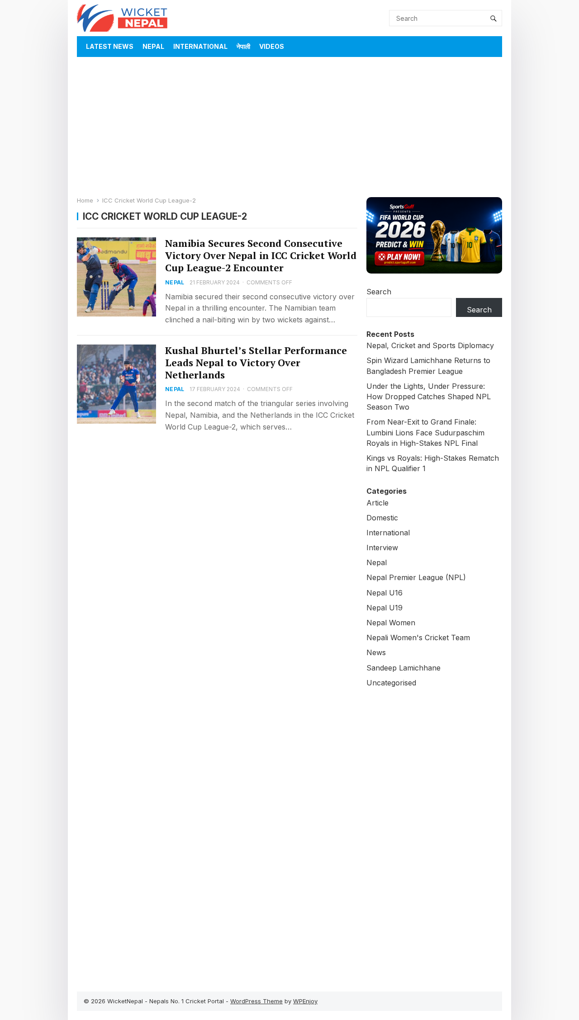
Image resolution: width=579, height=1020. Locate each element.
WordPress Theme (256, 1001)
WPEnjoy (305, 1001)
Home (85, 200)
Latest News (109, 46)
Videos (271, 46)
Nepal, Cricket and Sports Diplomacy (430, 345)
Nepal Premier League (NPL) (416, 577)
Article (377, 502)
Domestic (382, 517)
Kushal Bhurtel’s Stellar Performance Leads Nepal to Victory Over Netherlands (256, 362)
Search (378, 291)
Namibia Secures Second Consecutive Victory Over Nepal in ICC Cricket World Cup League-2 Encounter (260, 255)
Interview (382, 547)
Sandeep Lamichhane (403, 667)
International (200, 46)
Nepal (153, 46)
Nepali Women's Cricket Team (418, 637)
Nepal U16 (384, 592)
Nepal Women (390, 622)
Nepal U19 (384, 607)
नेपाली (243, 46)
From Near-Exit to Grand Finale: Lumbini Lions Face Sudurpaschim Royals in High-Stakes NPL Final (425, 432)
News (376, 652)
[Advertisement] (289, 124)
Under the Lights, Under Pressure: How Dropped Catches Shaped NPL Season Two (428, 396)
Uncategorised (391, 682)
